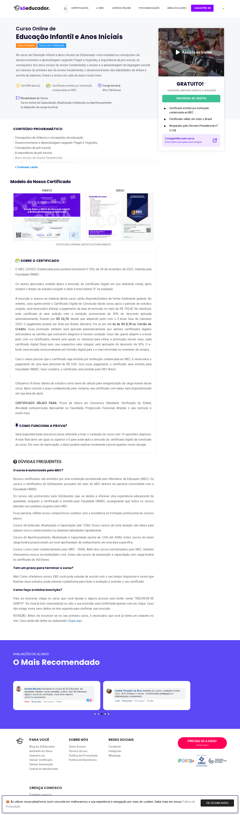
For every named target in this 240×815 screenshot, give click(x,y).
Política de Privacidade (83, 755)
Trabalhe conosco (40, 794)
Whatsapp (115, 755)
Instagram (115, 751)
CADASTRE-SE (202, 8)
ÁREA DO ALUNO (176, 8)
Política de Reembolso (83, 759)
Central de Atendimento (43, 768)
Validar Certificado (40, 759)
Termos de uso (78, 751)
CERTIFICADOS (79, 8)
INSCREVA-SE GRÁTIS (191, 98)
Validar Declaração (41, 764)
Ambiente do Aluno (40, 751)
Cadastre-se (37, 755)
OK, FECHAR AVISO (217, 803)
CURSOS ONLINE (121, 8)
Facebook (115, 746)
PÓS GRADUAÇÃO (149, 8)
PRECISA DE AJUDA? (202, 742)
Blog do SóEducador (42, 746)
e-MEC (100, 8)
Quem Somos (77, 746)
